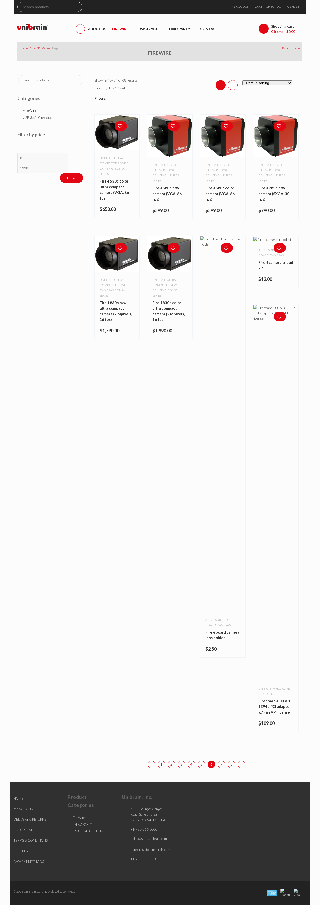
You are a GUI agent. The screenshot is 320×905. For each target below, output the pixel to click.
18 (110, 88)
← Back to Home (289, 48)
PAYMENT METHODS (29, 862)
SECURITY (21, 851)
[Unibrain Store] (33, 26)
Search (78, 7)
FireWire (44, 48)
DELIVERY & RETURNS (30, 819)
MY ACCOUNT (241, 6)
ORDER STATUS (25, 830)
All (124, 88)
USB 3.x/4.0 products (39, 117)
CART (258, 6)
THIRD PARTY (82, 824)
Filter (71, 178)
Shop (33, 48)
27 (117, 88)
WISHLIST (293, 6)
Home (24, 48)
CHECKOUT (274, 6)
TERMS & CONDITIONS (31, 840)
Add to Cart (281, 237)
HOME (19, 798)
